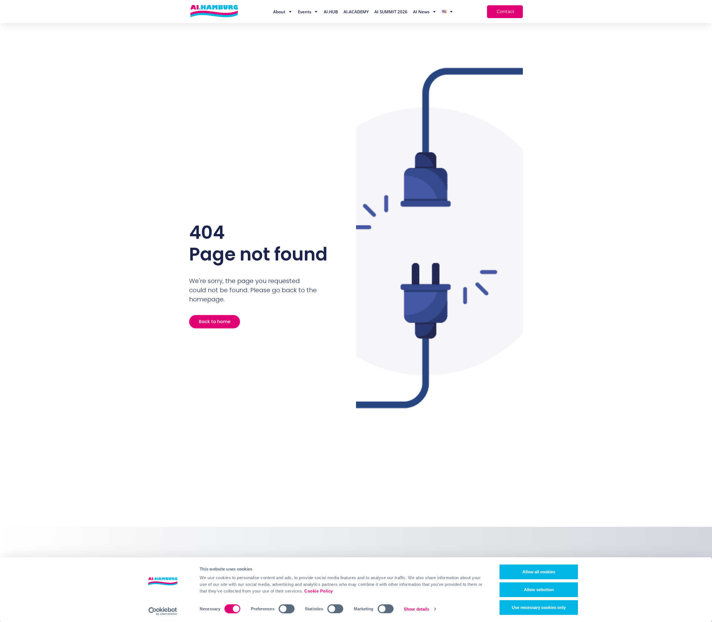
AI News (421, 11)
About (279, 11)
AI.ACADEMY (356, 11)
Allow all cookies (538, 571)
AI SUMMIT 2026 (390, 11)
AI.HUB (331, 11)
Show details (416, 608)
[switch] (287, 608)
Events (304, 11)
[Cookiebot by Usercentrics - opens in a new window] (163, 611)
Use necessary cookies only (539, 607)
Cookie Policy (318, 591)
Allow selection (539, 589)
